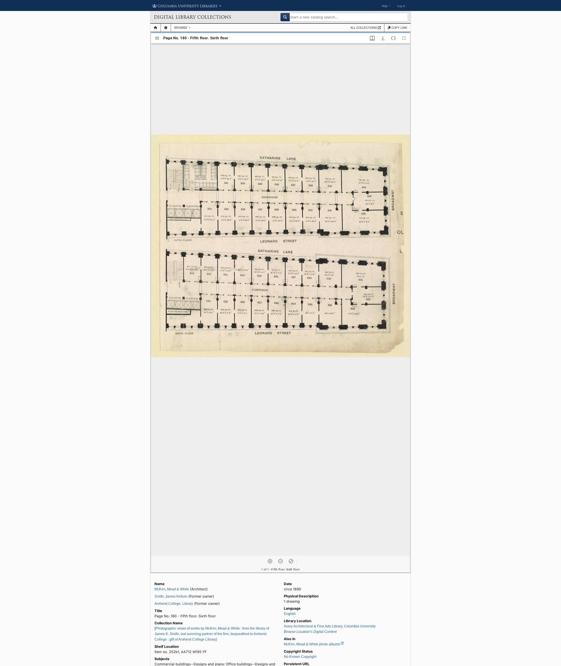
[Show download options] (383, 38)
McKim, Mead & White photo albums (312, 644)
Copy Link (399, 27)
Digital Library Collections (192, 17)
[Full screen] (404, 38)
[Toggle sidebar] (157, 38)
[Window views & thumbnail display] (372, 38)
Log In (401, 6)
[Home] (155, 28)
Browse (181, 27)
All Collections (364, 27)
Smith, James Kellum (170, 596)
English (290, 614)
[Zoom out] (280, 561)
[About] (166, 28)
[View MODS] (393, 38)
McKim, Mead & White (171, 589)
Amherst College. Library (173, 603)
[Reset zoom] (291, 561)
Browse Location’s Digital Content (310, 632)
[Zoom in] (270, 561)
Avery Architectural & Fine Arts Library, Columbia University (330, 626)
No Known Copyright (300, 657)
